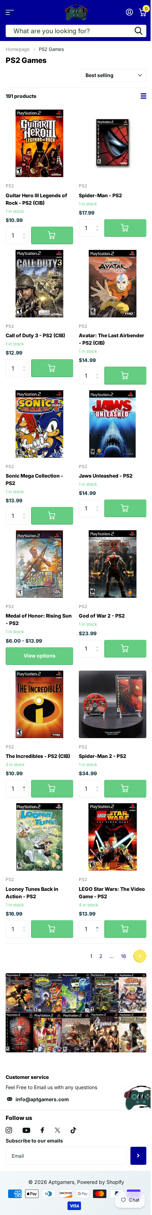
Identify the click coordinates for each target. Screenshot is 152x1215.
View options (39, 656)
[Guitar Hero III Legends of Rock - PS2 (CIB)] (39, 143)
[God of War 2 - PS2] (112, 564)
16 (123, 956)
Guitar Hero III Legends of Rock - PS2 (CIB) (36, 199)
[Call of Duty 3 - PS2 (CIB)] (39, 283)
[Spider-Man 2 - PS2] (112, 704)
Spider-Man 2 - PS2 (102, 756)
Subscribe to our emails (34, 1141)
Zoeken (138, 31)
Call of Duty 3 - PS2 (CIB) (35, 335)
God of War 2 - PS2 (102, 616)
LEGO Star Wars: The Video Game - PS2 (112, 892)
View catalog (10, 12)
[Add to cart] (52, 235)
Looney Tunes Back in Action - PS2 (32, 892)
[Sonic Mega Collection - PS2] (39, 424)
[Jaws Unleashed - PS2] (112, 424)
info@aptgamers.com (42, 1099)
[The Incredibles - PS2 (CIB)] (39, 704)
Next (139, 956)
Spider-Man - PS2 (100, 195)
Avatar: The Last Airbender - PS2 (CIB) (111, 339)
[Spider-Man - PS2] (112, 143)
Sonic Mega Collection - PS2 (34, 479)
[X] (57, 1130)
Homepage (18, 49)
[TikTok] (73, 1130)
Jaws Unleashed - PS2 (106, 476)
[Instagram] (9, 1130)
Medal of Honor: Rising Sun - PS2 (39, 619)
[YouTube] (26, 1130)
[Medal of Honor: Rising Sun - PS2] (39, 564)
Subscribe (138, 1155)
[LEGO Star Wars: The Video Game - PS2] (112, 837)
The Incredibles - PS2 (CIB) (38, 756)
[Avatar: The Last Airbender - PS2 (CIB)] (112, 283)
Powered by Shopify (100, 1182)
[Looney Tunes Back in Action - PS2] (39, 837)
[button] (25, 782)
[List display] (143, 96)
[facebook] (42, 1130)
